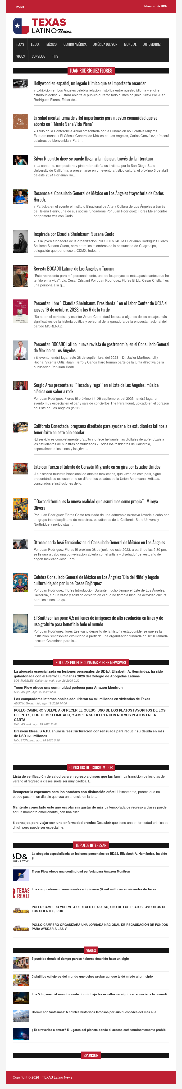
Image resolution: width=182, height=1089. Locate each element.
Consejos (39, 56)
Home (20, 6)
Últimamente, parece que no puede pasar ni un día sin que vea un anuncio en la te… (86, 794)
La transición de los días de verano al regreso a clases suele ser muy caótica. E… (89, 778)
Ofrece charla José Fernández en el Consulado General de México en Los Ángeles (99, 542)
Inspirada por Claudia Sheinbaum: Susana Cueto (74, 234)
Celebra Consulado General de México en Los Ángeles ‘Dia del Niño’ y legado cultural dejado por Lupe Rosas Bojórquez (96, 580)
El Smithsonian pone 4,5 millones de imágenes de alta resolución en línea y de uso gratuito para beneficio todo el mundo (98, 621)
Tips (55, 56)
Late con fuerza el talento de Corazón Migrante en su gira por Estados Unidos (97, 467)
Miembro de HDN (155, 6)
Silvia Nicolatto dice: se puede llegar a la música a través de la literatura (93, 159)
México (51, 44)
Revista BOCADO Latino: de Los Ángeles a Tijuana (74, 269)
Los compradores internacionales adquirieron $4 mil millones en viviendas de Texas (82, 698)
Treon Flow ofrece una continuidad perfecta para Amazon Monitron (68, 687)
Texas (20, 44)
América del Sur (105, 44)
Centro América (75, 44)
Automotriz (152, 44)
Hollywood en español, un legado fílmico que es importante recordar (90, 83)
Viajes (20, 56)
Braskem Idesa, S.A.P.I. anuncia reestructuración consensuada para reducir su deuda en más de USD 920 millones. (89, 733)
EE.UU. (35, 44)
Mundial (130, 44)
